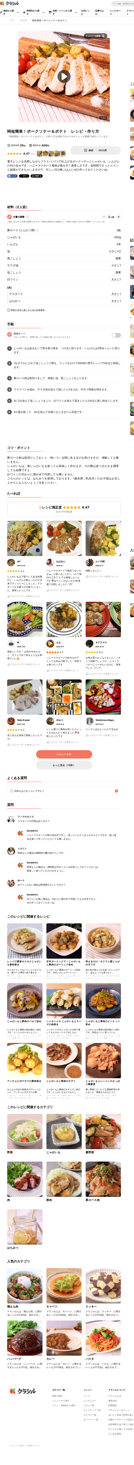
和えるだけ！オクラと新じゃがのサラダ (103, 963)
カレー (50, 1358)
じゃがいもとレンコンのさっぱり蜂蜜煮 (103, 1082)
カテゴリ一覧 (90, 1415)
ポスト (25, 176)
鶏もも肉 (12, 1306)
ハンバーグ (14, 1358)
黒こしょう (14, 258)
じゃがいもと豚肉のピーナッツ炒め (103, 1022)
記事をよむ (99, 12)
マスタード (16, 294)
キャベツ (52, 1306)
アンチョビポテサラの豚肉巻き (24, 1081)
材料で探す (57, 1396)
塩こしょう (14, 272)
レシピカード (115, 12)
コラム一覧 (89, 1405)
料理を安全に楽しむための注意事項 (28, 310)
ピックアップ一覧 (92, 1410)
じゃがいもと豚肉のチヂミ (61, 1081)
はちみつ (14, 301)
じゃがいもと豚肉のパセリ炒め (24, 1021)
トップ (87, 1396)
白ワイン (12, 279)
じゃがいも (14, 237)
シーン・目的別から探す (64, 1405)
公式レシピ (85, 12)
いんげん (12, 244)
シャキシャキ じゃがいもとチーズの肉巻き (63, 1022)
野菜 (10, 1152)
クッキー (91, 1306)
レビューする (64, 754)
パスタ (90, 1358)
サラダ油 (12, 265)
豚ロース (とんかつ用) (21, 230)
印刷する (37, 176)
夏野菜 (90, 1152)
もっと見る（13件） (64, 765)
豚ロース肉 (93, 1200)
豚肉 (49, 1200)
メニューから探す (60, 1400)
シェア (13, 176)
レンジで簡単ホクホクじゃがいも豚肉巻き (24, 963)
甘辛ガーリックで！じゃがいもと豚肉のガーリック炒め (63, 963)
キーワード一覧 (91, 1419)
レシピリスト (90, 1400)
